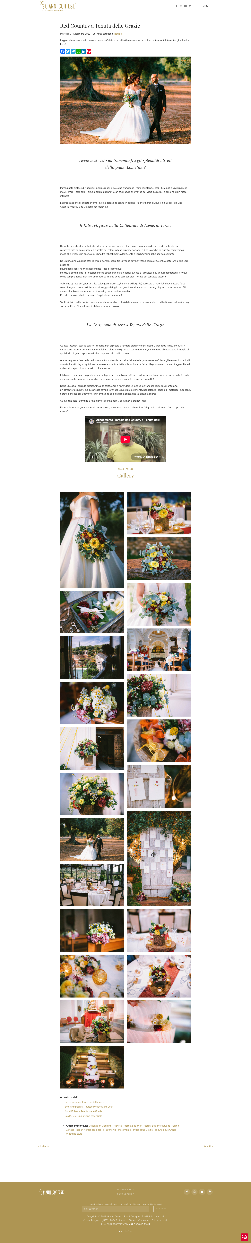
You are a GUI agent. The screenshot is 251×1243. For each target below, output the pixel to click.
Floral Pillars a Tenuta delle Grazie (83, 1111)
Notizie (118, 33)
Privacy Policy (125, 1189)
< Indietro (43, 1146)
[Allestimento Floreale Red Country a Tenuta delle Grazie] (92, 540)
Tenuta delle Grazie (165, 1130)
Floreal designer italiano (157, 1125)
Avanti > (208, 1146)
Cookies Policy (125, 1194)
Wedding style (74, 1133)
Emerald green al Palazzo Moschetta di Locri (88, 1106)
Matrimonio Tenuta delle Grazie (135, 1130)
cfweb (130, 1231)
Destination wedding (100, 1125)
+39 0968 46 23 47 (139, 1224)
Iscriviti (161, 1209)
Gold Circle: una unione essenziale (83, 1116)
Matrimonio (109, 1130)
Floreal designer (133, 1125)
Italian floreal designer (88, 1130)
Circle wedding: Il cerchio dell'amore (84, 1102)
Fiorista (118, 1125)
